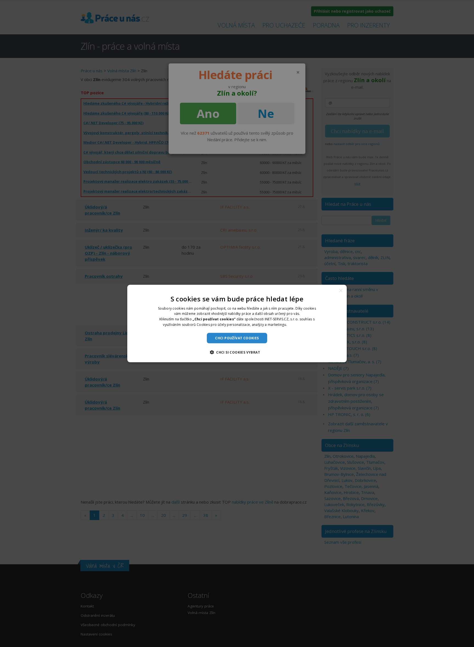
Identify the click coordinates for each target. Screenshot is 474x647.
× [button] (340, 290)
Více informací (299, 324)
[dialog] (237, 323)
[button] (237, 352)
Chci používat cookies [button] (237, 337)
